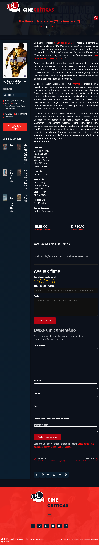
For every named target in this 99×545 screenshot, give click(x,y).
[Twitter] (39, 526)
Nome (37, 380)
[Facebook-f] (33, 526)
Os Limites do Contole (64, 43)
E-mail (38, 393)
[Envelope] (59, 526)
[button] (81, 8)
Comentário (41, 345)
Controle (77, 84)
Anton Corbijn (78, 229)
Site (36, 406)
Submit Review (45, 320)
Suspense (55, 27)
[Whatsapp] (66, 526)
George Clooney (43, 229)
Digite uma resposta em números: (51, 419)
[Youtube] (53, 526)
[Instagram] (46, 526)
